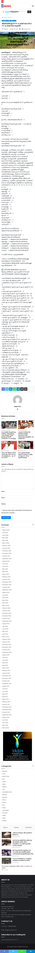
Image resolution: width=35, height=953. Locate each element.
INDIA (4, 784)
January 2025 (6, 579)
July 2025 (5, 563)
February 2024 (6, 608)
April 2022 (5, 665)
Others (4, 800)
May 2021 (5, 694)
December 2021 (6, 675)
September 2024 (7, 589)
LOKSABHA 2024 (7, 792)
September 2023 (7, 621)
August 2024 (5, 592)
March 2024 (5, 605)
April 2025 (5, 571)
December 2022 (6, 644)
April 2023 (5, 634)
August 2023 (5, 623)
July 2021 (5, 688)
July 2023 (5, 626)
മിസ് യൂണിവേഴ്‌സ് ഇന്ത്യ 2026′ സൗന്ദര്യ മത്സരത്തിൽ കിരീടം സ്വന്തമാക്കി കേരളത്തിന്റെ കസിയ (22, 852)
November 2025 (6, 553)
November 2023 (6, 616)
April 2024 (5, 603)
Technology (5, 810)
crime (3, 773)
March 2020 (5, 727)
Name (3, 491)
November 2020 (6, 709)
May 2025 (5, 569)
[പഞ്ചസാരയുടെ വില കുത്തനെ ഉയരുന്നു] (6, 835)
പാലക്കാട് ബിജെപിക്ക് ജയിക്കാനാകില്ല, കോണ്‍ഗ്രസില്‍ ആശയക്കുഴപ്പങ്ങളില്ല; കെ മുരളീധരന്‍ (26, 435)
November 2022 (6, 647)
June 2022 (5, 660)
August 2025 (5, 561)
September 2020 (7, 714)
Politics (4, 802)
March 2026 (5, 543)
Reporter (6, 29)
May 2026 (5, 537)
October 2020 (6, 712)
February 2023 (6, 639)
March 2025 (5, 574)
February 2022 (6, 670)
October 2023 (6, 618)
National (4, 797)
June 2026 (5, 535)
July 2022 (5, 657)
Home (5, 17)
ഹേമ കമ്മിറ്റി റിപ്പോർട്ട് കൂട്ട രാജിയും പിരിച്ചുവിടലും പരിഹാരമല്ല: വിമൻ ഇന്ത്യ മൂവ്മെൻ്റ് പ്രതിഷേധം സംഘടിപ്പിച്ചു (8, 435)
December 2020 (6, 707)
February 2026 (6, 545)
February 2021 (6, 701)
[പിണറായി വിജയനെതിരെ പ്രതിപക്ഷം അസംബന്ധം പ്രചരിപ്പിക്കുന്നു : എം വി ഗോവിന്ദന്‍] (9, 445)
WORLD (4, 820)
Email (3, 497)
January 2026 (6, 548)
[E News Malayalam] (6, 6)
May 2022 (5, 662)
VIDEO (4, 815)
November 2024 (6, 584)
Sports (4, 807)
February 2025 (6, 576)
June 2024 (5, 597)
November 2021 (6, 678)
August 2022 (5, 655)
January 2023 (6, 642)
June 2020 (5, 722)
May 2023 (5, 631)
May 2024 (5, 600)
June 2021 (5, 691)
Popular (16, 827)
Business (4, 771)
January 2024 (6, 610)
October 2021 (6, 681)
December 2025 (6, 550)
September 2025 (7, 558)
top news (14, 20)
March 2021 (5, 699)
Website (3, 504)
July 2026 (5, 532)
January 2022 (6, 673)
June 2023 (5, 629)
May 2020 (5, 725)
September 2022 (7, 652)
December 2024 (6, 582)
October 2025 (6, 556)
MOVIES (4, 794)
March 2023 (5, 636)
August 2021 (5, 686)
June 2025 (5, 566)
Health (10, 17)
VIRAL (4, 818)
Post (3, 805)
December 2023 (6, 613)
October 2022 (6, 649)
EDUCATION (5, 776)
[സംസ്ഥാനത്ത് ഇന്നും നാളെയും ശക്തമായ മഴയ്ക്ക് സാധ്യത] (6, 861)
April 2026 (5, 540)
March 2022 (5, 668)
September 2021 (6, 683)
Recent (5, 827)
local (10, 20)
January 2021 (6, 704)
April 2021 (5, 696)
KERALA (7, 20)
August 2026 (5, 530)
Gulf (3, 779)
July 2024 (5, 595)
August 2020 (5, 717)
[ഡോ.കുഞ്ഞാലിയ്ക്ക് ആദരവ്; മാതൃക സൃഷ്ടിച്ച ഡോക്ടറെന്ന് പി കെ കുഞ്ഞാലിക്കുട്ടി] (26, 445)
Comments (28, 827)
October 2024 (6, 587)
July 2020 (5, 720)
